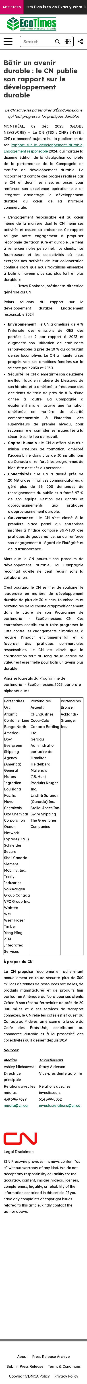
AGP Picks (12, 7)
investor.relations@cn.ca (60, 1105)
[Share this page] (80, 41)
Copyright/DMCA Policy (29, 1376)
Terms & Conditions (64, 1366)
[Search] (57, 41)
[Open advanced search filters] (68, 41)
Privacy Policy (66, 1376)
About (22, 1356)
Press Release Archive (51, 1356)
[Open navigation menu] (8, 41)
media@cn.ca (16, 1105)
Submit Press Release (25, 1366)
